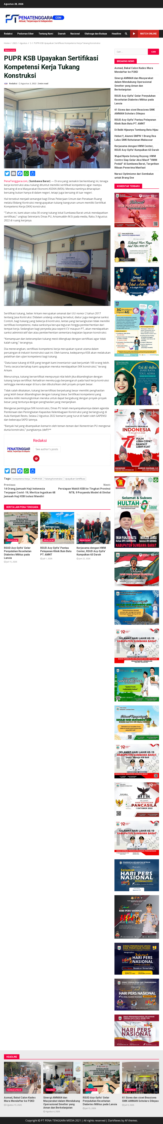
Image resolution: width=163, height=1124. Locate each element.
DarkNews (114, 1120)
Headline (116, 33)
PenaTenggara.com (15, 181)
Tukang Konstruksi (53, 478)
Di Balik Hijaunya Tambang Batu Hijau (136, 129)
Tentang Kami (46, 33)
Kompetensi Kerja (21, 478)
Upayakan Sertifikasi (75, 478)
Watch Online (148, 33)
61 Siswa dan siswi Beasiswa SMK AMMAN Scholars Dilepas (140, 1078)
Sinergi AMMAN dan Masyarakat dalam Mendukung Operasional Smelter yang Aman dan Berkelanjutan (61, 1078)
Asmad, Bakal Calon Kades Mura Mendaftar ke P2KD (22, 1078)
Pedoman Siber (25, 33)
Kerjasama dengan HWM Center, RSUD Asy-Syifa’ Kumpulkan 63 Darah (93, 528)
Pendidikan (130, 1090)
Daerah (62, 33)
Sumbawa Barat (14, 1090)
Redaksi (8, 33)
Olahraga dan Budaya (96, 33)
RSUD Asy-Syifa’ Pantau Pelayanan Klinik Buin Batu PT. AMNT (57, 528)
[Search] (126, 34)
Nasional (75, 33)
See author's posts (47, 449)
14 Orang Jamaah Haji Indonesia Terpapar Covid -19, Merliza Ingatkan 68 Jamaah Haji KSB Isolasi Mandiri (29, 490)
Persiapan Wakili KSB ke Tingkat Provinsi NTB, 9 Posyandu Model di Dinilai (84, 488)
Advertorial (10, 50)
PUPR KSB (37, 478)
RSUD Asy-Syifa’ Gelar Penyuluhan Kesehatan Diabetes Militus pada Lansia (21, 528)
